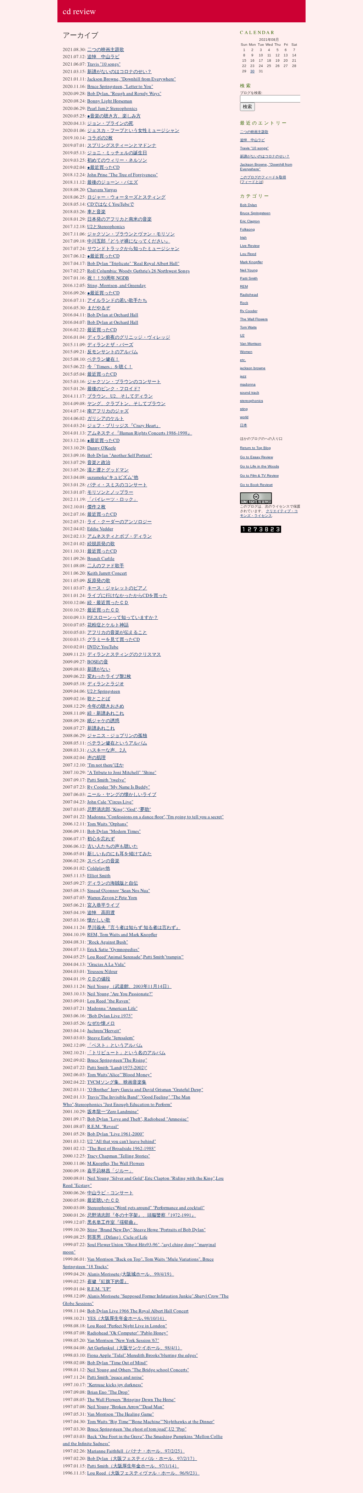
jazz (243, 376)
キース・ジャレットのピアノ (117, 588)
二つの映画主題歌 (105, 49)
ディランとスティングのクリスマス (124, 654)
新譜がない (98, 669)
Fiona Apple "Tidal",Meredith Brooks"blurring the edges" (142, 1355)
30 (252, 71)
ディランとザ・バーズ (110, 344)
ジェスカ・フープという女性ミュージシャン (133, 130)
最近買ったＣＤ (103, 610)
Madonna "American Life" (112, 1008)
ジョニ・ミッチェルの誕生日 (117, 152)
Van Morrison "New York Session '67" (123, 1340)
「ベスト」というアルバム (115, 1045)
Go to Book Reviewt (256, 485)
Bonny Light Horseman (109, 101)
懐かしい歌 (98, 920)
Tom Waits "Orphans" (107, 823)
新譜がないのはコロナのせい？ (119, 71)
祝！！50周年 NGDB (108, 278)
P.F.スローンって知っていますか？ (122, 617)
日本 (243, 425)
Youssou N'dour (102, 971)
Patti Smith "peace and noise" (115, 1377)
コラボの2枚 (100, 137)
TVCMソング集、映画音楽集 (116, 1082)
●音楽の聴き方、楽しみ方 (114, 115)
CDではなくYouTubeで (110, 204)
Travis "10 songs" (104, 64)
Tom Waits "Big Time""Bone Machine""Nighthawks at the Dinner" (150, 1421)
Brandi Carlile (101, 558)
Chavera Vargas (102, 189)
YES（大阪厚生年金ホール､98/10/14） (127, 1318)
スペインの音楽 (103, 860)
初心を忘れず (101, 838)
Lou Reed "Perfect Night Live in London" (127, 1325)
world (244, 417)
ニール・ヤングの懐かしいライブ (121, 794)
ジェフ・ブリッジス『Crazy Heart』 (124, 425)
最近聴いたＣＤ (103, 1200)
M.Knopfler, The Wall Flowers (115, 1163)
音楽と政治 (98, 462)
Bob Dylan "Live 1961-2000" (115, 1133)
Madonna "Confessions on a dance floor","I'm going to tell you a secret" (155, 816)
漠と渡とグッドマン (108, 469)
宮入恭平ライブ (103, 905)
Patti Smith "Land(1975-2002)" (117, 1067)
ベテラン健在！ (103, 359)
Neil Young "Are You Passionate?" (120, 993)
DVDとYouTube (102, 646)
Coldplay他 (98, 868)
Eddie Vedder (100, 528)
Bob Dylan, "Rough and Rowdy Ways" (124, 93)
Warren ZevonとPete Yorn (112, 897)
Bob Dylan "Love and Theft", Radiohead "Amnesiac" (138, 1119)
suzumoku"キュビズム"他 (112, 477)
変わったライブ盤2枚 (109, 676)
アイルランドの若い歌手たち (117, 300)
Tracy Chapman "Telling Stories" (118, 1155)
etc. (243, 360)
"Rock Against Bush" (107, 942)
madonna (248, 384)
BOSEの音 (97, 661)
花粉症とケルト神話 (108, 624)
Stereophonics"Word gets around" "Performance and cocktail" (146, 1207)
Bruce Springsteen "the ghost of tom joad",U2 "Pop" (136, 1429)
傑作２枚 (96, 506)
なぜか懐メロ (101, 1023)
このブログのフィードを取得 (263, 177)
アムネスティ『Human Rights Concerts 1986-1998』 (139, 433)
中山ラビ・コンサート (110, 1192)
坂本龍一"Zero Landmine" (113, 1111)
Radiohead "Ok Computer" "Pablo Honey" (127, 1332)
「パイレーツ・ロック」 (112, 499)
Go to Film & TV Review (259, 475)
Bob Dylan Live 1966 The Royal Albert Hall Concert (138, 1310)
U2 (242, 335)
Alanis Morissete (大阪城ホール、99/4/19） (130, 1274)
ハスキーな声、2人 (107, 750)
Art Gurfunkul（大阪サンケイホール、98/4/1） (134, 1347)
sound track (249, 392)
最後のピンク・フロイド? (113, 388)
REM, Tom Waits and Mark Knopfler (122, 934)
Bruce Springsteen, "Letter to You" (120, 86)
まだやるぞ (98, 307)
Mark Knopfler (251, 262)
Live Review (249, 246)
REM (244, 286)
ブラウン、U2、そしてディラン (120, 396)
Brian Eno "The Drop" (108, 1392)
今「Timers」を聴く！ (110, 366)
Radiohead (249, 295)
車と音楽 (96, 211)
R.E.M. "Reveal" (103, 1126)
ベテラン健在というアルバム (117, 743)
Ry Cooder (248, 311)
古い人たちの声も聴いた (112, 846)
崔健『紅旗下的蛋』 (108, 1281)
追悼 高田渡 (101, 912)
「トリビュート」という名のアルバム (126, 1052)
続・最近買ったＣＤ (108, 602)
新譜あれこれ (101, 728)
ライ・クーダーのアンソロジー (119, 521)
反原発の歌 (98, 580)
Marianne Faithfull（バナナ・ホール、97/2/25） (136, 1451)
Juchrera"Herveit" (104, 1030)
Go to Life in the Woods (259, 466)
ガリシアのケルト (105, 418)
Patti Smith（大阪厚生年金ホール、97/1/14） (133, 1465)
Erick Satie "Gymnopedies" (113, 949)
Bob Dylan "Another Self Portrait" (119, 455)
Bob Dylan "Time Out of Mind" (117, 1362)
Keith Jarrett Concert (107, 573)
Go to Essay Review (256, 457)
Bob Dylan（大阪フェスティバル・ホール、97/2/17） (142, 1458)
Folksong (247, 229)
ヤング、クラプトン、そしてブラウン (126, 403)
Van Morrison (250, 343)
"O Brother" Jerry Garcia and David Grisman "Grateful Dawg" (145, 1089)
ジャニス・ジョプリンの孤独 (117, 735)
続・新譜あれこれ (105, 713)
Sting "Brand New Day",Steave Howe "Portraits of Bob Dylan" (146, 1229)
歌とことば (98, 698)
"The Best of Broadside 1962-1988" (121, 1148)
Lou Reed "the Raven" (108, 1000)
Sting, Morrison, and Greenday (116, 285)
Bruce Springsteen (255, 213)
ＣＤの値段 (98, 978)
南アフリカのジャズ (108, 411)
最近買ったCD (102, 329)
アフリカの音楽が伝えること (117, 632)
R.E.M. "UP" (99, 1288)
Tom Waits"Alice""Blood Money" (119, 1074)
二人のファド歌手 (105, 565)
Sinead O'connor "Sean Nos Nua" (118, 890)
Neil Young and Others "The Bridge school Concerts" (138, 1369)
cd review (79, 11)
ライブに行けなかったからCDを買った (127, 595)
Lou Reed (248, 254)
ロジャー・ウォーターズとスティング (126, 197)
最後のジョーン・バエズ (112, 182)
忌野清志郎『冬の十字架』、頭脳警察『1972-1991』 (141, 1215)
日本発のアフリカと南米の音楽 (119, 219)
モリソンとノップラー (110, 492)
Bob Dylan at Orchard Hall (112, 314)
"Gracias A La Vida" (106, 964)
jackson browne (253, 368)
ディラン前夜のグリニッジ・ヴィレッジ (128, 337)
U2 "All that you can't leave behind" (121, 1141)
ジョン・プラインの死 (110, 123)
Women (246, 352)
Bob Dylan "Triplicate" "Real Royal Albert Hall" (133, 263)
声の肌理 (96, 757)
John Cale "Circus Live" (110, 801)
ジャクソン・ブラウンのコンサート (124, 381)
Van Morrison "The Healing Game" (120, 1414)
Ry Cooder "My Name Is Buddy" (118, 787)
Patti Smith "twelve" (106, 779)
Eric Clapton (250, 221)
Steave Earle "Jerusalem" (110, 1037)
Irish (243, 237)
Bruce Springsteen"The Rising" (117, 1060)
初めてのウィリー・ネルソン (117, 160)
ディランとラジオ (105, 683)
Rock (244, 303)
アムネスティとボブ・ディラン (119, 536)
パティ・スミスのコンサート (117, 484)
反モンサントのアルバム (112, 351)
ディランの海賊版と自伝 (112, 883)
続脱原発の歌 (101, 543)
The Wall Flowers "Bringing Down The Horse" (131, 1399)
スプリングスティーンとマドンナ (121, 145)
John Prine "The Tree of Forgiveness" (122, 174)
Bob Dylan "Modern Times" (114, 831)
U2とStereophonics (106, 226)
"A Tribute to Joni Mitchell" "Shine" (121, 772)
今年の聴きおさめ (105, 706)
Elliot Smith (99, 875)
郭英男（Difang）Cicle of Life (117, 1237)
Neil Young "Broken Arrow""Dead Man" (125, 1406)
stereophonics (251, 401)
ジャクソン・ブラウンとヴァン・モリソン (131, 234)
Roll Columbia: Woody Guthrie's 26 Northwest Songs (138, 270)
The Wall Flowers (254, 319)
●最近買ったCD (103, 167)
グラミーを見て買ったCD (113, 639)
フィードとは (251, 182)
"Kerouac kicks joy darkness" (115, 1384)
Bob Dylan (248, 205)
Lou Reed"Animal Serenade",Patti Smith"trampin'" (135, 956)
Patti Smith (249, 278)
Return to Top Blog (255, 448)
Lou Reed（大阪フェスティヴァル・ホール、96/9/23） (143, 1473)
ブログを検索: (251, 93)
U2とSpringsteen (103, 691)
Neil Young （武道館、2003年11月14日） (129, 986)
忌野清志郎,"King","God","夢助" (119, 809)
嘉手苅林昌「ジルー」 (110, 1170)
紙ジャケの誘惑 (103, 720)
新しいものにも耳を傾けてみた (119, 853)
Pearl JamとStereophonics (112, 108)
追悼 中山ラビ (103, 56)
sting (244, 409)
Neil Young (249, 270)
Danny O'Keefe (101, 447)
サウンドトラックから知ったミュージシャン (133, 248)
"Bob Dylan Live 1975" (110, 1015)
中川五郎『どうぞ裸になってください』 (128, 241)
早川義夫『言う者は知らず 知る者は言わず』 (133, 927)
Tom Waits (248, 327)
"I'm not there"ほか (105, 765)
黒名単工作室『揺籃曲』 (112, 1222)
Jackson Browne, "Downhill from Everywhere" (131, 79)
